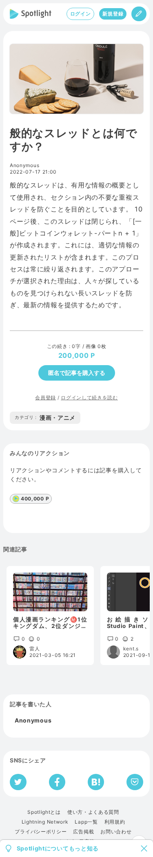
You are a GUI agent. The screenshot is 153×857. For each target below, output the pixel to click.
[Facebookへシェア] (57, 782)
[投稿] (138, 14)
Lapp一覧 (86, 822)
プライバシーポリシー (41, 831)
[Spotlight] (30, 14)
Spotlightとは (44, 812)
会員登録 (45, 397)
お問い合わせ (115, 831)
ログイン (80, 14)
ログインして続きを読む (89, 397)
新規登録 (112, 14)
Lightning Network (45, 822)
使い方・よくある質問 (93, 812)
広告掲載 (83, 831)
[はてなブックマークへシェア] (96, 782)
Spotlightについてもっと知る (58, 848)
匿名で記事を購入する (76, 372)
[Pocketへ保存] (134, 782)
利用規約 (114, 822)
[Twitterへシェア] (18, 782)
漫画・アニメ (45, 417)
